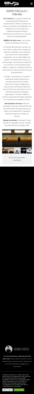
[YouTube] (24, 349)
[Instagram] (18, 349)
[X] (21, 349)
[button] (31, 4)
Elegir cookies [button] (7, 390)
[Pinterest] (27, 349)
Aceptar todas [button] (19, 390)
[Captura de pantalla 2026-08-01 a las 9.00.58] (11, 3)
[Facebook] (15, 349)
